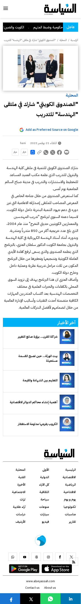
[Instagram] (48, 557)
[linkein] (70, 598)
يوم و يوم (70, 499)
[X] (71, 557)
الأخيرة (21, 484)
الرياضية (70, 484)
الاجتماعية (18, 492)
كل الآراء (44, 484)
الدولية (44, 477)
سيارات (44, 514)
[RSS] (73, 562)
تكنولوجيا (70, 506)
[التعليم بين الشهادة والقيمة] (67, 380)
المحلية (72, 95)
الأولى (45, 469)
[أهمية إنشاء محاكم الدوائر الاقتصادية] (67, 402)
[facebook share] (59, 152)
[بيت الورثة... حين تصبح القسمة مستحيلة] (67, 358)
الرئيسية (74, 40)
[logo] (60, 8)
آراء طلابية (19, 506)
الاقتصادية (69, 477)
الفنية (21, 477)
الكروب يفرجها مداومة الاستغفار (38, 424)
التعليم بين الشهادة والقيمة (40, 380)
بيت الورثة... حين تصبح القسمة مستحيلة (38, 358)
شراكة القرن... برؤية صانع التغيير (38, 336)
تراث (22, 499)
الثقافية (44, 492)
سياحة (44, 499)
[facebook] (59, 557)
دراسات (20, 514)
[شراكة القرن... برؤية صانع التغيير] (67, 336)
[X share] (53, 152)
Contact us (32, 588)
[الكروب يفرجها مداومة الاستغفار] (67, 423)
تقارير (72, 521)
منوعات (44, 506)
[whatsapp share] (46, 152)
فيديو (45, 521)
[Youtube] (24, 557)
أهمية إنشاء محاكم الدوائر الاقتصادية (34, 402)
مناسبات (70, 514)
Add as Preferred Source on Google (52, 129)
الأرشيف (20, 521)
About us (50, 588)
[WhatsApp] (12, 557)
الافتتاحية (69, 492)
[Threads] (36, 557)
